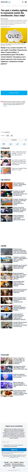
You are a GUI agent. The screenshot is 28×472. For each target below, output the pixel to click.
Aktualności (14, 5)
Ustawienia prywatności (18, 465)
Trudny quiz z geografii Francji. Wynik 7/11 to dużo (19, 169)
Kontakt (6, 462)
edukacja (8, 5)
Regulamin (8, 464)
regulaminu (20, 445)
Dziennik (2, 5)
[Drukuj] (11, 144)
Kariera (22, 462)
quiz (7, 135)
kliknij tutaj (16, 457)
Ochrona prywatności (17, 464)
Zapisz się (14, 449)
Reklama (16, 462)
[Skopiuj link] (17, 144)
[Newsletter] (4, 144)
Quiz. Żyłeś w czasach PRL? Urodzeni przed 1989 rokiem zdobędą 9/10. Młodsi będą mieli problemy (19, 162)
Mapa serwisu (7, 465)
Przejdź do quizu (14, 93)
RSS (14, 467)
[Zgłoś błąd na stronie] (24, 144)
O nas (11, 462)
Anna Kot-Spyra (14, 21)
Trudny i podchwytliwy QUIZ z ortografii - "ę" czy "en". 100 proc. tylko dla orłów (19, 153)
